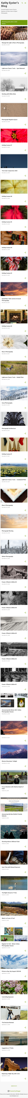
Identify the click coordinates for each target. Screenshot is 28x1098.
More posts (14, 1085)
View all (4, 23)
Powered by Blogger (14, 1091)
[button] (25, 48)
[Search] (22, 3)
